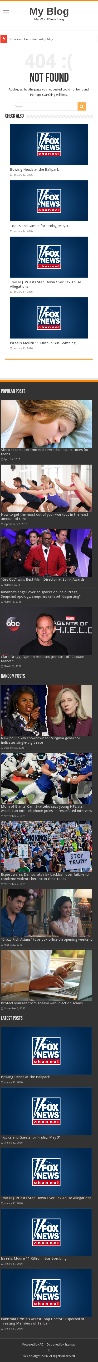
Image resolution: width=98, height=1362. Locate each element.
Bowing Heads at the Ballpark (34, 169)
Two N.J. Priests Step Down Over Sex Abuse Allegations (46, 1198)
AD (41, 1344)
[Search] (82, 106)
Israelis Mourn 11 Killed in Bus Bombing (43, 343)
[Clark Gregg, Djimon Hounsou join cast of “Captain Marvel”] (46, 631)
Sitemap (70, 1344)
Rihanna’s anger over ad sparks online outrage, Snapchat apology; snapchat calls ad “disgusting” (41, 594)
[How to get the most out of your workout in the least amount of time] (46, 488)
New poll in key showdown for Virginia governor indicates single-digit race (40, 740)
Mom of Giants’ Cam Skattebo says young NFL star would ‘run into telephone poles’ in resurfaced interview (46, 808)
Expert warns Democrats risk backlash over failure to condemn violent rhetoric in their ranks (45, 876)
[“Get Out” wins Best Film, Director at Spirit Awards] (46, 553)
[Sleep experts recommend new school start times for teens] (46, 424)
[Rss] (49, 1350)
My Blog (49, 11)
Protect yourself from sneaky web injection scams (42, 1003)
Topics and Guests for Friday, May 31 (33, 39)
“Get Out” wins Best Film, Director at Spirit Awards (42, 579)
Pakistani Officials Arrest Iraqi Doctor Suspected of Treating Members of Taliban (42, 1321)
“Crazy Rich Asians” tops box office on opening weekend (47, 939)
